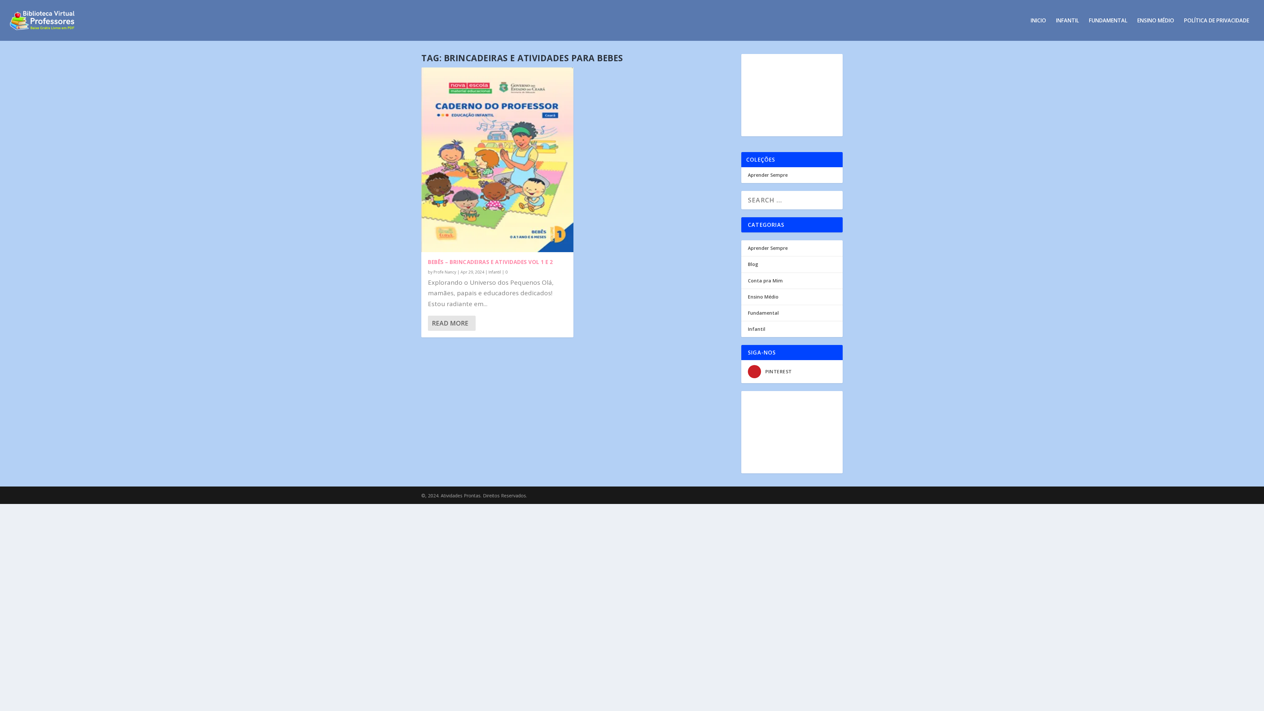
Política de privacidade (1216, 21)
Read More (450, 323)
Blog (753, 264)
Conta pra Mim (765, 280)
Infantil (1067, 21)
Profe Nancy (445, 272)
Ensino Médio (1155, 21)
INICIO (1038, 21)
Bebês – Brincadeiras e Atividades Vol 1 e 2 (490, 262)
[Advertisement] (792, 95)
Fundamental (1108, 21)
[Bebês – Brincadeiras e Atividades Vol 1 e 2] (497, 159)
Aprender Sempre (768, 175)
